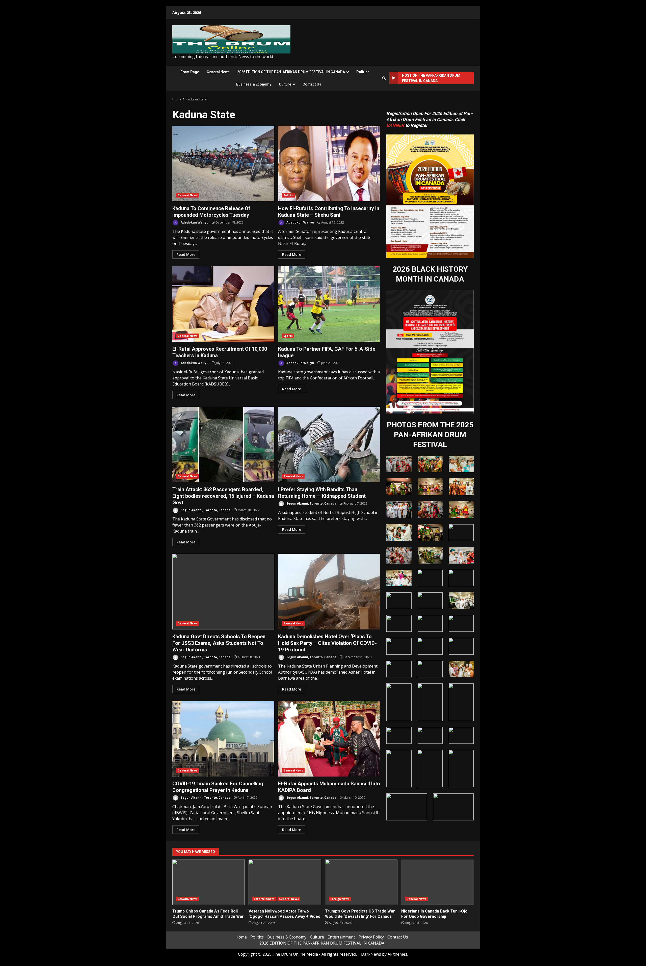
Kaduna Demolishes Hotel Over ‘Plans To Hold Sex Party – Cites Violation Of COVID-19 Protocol (329, 591)
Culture (285, 84)
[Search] (384, 78)
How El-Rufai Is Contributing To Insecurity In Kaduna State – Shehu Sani (329, 163)
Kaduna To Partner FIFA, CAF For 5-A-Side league (329, 304)
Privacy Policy (371, 937)
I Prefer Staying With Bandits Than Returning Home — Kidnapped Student (329, 444)
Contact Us (312, 84)
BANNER (395, 125)
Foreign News (339, 899)
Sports (288, 336)
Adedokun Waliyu (194, 222)
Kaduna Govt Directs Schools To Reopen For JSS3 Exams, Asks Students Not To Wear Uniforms (223, 591)
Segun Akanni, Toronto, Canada (205, 510)
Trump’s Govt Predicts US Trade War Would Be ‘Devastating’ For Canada (361, 882)
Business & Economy (253, 84)
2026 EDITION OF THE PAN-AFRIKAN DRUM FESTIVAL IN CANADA (291, 72)
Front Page (189, 72)
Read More (185, 254)
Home (241, 937)
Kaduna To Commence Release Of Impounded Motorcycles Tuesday (223, 163)
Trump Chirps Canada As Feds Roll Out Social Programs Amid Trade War (208, 882)
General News (218, 72)
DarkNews (371, 954)
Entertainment (264, 899)
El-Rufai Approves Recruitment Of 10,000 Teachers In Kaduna (223, 304)
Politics (362, 72)
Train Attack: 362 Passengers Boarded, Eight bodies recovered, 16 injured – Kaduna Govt (223, 444)
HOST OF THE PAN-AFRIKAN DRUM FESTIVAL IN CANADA (431, 78)
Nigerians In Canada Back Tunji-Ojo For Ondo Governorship (437, 882)
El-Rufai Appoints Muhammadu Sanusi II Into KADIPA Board (329, 739)
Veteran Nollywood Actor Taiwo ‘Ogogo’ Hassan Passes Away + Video (285, 882)
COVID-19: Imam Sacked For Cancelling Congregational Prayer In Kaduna (223, 739)
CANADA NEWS (187, 899)
